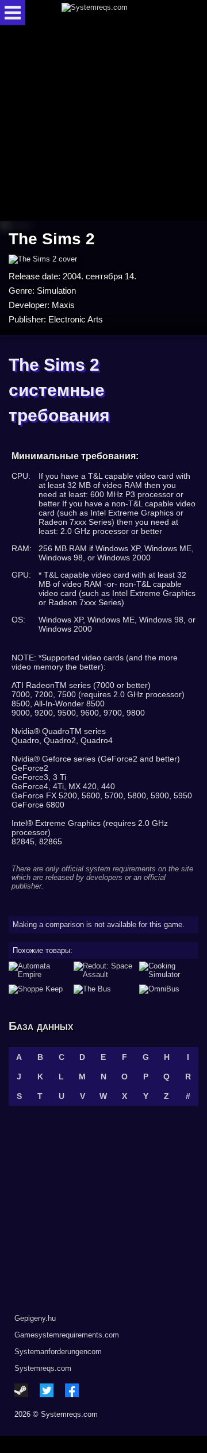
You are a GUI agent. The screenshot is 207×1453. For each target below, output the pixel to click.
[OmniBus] (168, 989)
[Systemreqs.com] (113, 12)
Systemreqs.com (42, 1368)
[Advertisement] (103, 124)
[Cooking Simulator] (168, 970)
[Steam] (21, 1390)
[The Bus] (103, 989)
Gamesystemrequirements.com (66, 1335)
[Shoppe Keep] (38, 989)
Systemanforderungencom (58, 1351)
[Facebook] (72, 1390)
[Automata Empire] (38, 970)
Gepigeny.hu (35, 1318)
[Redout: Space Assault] (103, 970)
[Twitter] (46, 1390)
